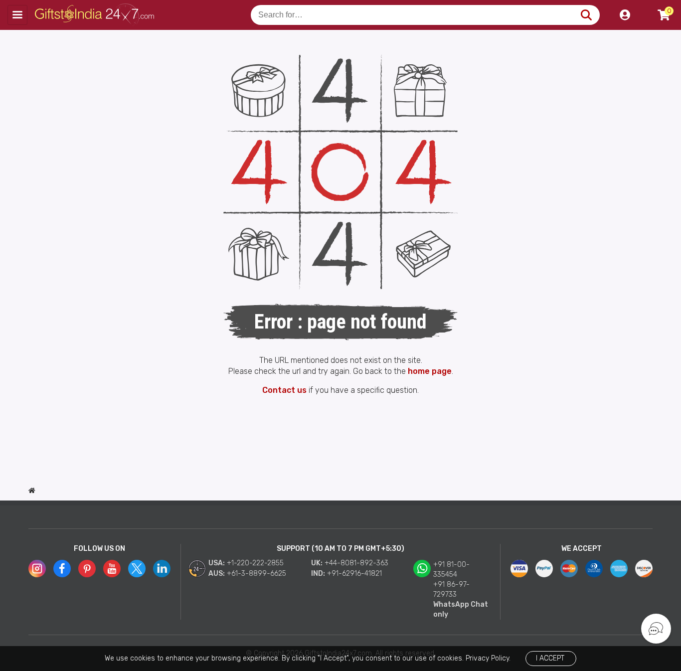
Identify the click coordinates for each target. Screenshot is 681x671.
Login (625, 15)
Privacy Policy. (488, 658)
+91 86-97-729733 (451, 589)
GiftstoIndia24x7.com (95, 14)
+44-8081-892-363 (356, 563)
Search (586, 15)
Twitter (137, 568)
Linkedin (161, 568)
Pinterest (87, 568)
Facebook (62, 568)
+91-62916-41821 (354, 573)
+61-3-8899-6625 (256, 573)
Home (31, 491)
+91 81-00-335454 (451, 569)
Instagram (37, 568)
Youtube (112, 568)
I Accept (550, 658)
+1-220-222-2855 (255, 563)
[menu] (17, 14)
